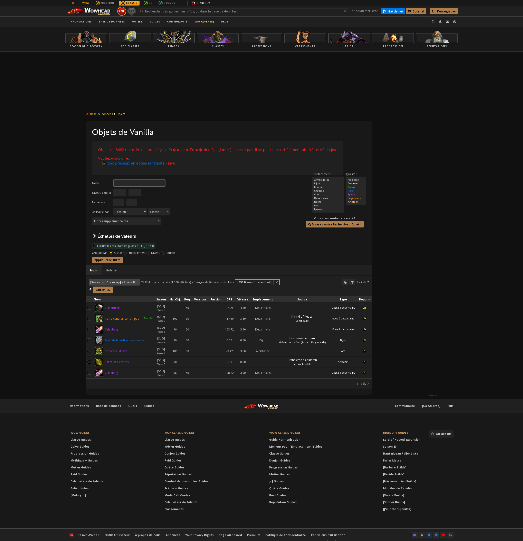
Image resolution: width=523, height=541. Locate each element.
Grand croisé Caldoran (302, 360)
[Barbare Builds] (394, 467)
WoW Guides (79, 433)
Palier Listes (79, 488)
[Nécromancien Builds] (399, 481)
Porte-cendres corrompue (122, 318)
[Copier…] (345, 282)
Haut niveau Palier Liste (400, 453)
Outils (132, 406)
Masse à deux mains (343, 307)
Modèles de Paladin (397, 488)
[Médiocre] (356, 180)
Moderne (108, 3)
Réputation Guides (178, 474)
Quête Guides (174, 467)
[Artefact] (356, 202)
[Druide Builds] (393, 474)
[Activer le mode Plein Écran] (433, 22)
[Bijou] (328, 183)
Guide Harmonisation (284, 439)
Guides (155, 21)
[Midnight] (78, 495)
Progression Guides (84, 453)
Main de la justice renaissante (124, 340)
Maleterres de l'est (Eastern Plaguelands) (302, 342)
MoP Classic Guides (179, 433)
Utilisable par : (101, 212)
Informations (80, 21)
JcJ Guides (276, 481)
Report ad (433, 396)
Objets (120, 114)
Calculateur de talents (87, 481)
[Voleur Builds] (393, 495)
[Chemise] (328, 191)
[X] (422, 535)
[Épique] (356, 194)
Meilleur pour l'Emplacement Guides (295, 446)
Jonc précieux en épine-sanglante (135, 163)
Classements (174, 509)
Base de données (112, 21)
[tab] (94, 270)
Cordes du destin (116, 351)
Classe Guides (80, 439)
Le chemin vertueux (302, 338)
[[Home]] (90, 11)
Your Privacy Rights (199, 535)
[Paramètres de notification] (440, 22)
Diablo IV (203, 3)
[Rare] (356, 191)
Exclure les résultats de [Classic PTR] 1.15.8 (125, 246)
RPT (131, 11)
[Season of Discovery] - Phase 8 (112, 282)
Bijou (343, 340)
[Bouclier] (328, 187)
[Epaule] (328, 209)
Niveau (155, 253)
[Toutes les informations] (72, 3)
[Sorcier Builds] (394, 502)
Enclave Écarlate (302, 364)
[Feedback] (447, 22)
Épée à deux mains (343, 318)
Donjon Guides (175, 453)
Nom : (96, 183)
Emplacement (136, 253)
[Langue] (454, 22)
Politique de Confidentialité (285, 535)
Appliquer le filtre (107, 260)
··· (181, 3)
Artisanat (343, 362)
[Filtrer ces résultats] (352, 282)
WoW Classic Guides (285, 433)
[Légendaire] (356, 198)
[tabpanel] (229, 332)
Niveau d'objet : (102, 193)
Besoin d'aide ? (88, 535)
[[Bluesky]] (429, 535)
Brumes (169, 3)
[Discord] (415, 535)
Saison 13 (390, 446)
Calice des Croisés (117, 362)
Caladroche (112, 308)
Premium (253, 535)
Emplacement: (321, 174)
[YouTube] (443, 535)
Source (170, 253)
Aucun (118, 253)
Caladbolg (111, 329)
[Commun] (356, 183)
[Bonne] (356, 187)
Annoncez (173, 535)
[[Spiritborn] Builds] (397, 509)
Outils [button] (137, 21)
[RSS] (450, 535)
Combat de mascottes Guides (186, 481)
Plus (450, 406)
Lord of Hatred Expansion (401, 439)
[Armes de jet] (328, 180)
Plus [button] (224, 21)
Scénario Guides (176, 488)
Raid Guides (79, 474)
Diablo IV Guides (395, 433)
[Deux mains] (328, 198)
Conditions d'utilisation (328, 535)
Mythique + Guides (84, 460)
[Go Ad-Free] (204, 21)
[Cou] (328, 194)
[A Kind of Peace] (302, 316)
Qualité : (351, 174)
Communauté (177, 21)
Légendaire (302, 321)
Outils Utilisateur (117, 535)
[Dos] (328, 205)
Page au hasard (230, 535)
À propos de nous (148, 535)
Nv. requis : (99, 202)
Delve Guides (79, 446)
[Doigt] (328, 202)
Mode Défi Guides (177, 495)
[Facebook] (436, 535)
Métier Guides (80, 467)
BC (150, 3)
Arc (343, 351)
